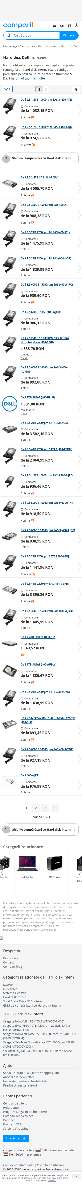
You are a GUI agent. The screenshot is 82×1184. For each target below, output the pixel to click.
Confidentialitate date (18, 1165)
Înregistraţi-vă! (16, 1138)
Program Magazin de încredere (25, 1112)
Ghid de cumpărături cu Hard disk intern (41, 158)
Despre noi (11, 958)
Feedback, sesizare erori (20, 1085)
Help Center (11, 1108)
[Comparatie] (62, 25)
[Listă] (38, 89)
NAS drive (55, 877)
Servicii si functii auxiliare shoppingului (31, 1073)
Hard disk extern (14, 997)
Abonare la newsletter (18, 1077)
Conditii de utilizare (51, 1165)
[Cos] (69, 25)
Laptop (8, 984)
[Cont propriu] (76, 25)
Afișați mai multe (33, 78)
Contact (8, 962)
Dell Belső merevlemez (25, 1154)
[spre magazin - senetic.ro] (11, 344)
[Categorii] (54, 25)
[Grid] (45, 89)
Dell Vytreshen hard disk (58, 1150)
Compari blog (12, 966)
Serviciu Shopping (16, 1128)
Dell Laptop (27, 877)
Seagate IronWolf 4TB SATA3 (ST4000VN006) (33, 1021)
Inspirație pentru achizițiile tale (25, 1081)
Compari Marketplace (18, 1116)
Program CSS (12, 1124)
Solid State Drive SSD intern (22, 1001)
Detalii (24, 358)
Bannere (9, 1120)
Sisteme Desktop (14, 993)
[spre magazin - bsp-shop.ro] (11, 403)
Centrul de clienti (15, 1103)
